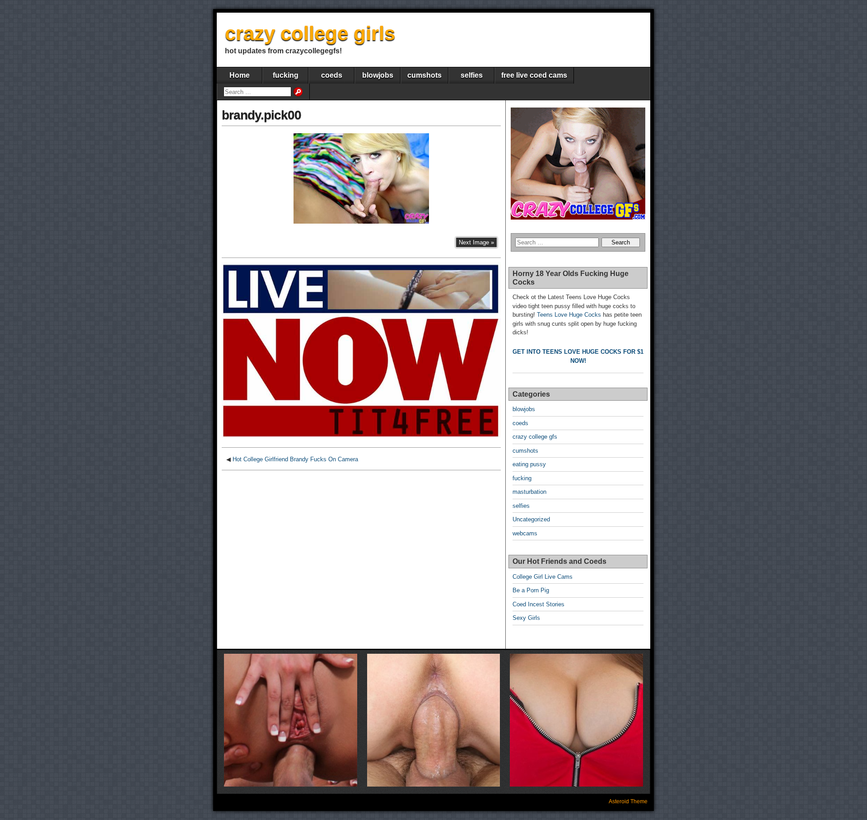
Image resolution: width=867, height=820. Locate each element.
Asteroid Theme (628, 801)
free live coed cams (534, 75)
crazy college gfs (535, 436)
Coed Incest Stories (538, 604)
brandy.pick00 (261, 115)
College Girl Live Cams (543, 576)
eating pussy (529, 464)
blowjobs (377, 75)
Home (239, 75)
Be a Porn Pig (531, 590)
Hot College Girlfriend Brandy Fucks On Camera (295, 459)
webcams (525, 533)
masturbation (529, 491)
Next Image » (476, 242)
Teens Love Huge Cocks (569, 314)
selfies (472, 75)
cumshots (424, 75)
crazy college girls (310, 33)
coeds (331, 75)
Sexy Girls (526, 617)
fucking (285, 75)
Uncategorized (531, 519)
